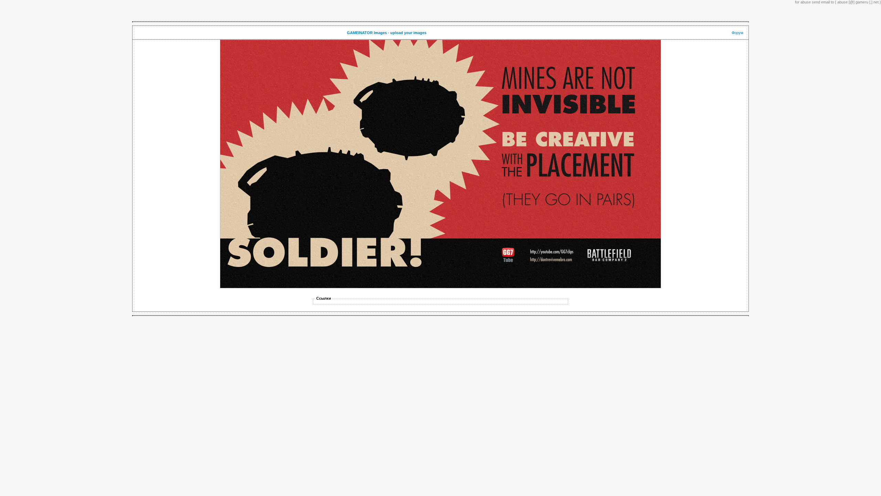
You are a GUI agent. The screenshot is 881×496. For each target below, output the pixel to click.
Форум (737, 33)
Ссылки (323, 298)
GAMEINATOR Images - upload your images (386, 33)
